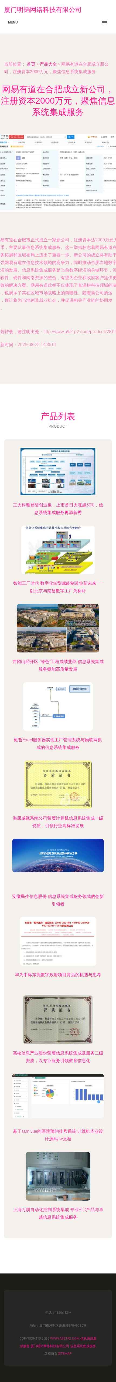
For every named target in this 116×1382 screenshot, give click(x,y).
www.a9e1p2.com (65, 1338)
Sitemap (64, 1354)
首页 (31, 64)
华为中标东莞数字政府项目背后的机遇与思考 (58, 974)
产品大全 (48, 64)
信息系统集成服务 (83, 1346)
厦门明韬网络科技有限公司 (49, 1346)
